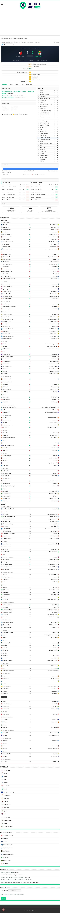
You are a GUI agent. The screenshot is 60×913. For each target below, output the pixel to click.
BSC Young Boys (10, 197)
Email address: (4, 890)
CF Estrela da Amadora (40, 194)
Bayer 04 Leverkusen (44, 122)
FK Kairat (42, 161)
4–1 (52, 189)
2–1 (52, 186)
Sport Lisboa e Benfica (20, 91)
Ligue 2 (5, 810)
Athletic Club (42, 147)
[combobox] (7, 45)
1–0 (52, 194)
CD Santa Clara (38, 189)
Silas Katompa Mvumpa (22, 72)
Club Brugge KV (43, 127)
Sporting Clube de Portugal (46, 104)
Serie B (5, 789)
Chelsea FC (42, 102)
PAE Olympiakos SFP (44, 125)
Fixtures (6, 38)
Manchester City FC (44, 106)
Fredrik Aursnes (36, 79)
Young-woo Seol (23, 81)
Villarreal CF (42, 159)
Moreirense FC (38, 192)
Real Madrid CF (43, 108)
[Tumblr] (32, 911)
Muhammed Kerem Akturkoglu (39, 64)
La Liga (5, 773)
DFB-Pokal (6, 798)
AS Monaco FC (43, 131)
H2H (23, 84)
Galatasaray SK (43, 129)
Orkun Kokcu (36, 66)
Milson (24, 68)
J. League (6, 801)
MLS (5, 814)
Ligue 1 (5, 779)
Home (2, 38)
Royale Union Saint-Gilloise (46, 143)
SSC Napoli (42, 149)
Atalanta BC (42, 120)
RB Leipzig (9, 199)
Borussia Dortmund (44, 123)
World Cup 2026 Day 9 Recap (7, 872)
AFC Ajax (42, 153)
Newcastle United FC (44, 114)
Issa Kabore (35, 76)
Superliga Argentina (8, 826)
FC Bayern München (44, 94)
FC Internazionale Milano (45, 110)
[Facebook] (26, 911)
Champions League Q (9, 792)
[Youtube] (30, 911)
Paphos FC (42, 141)
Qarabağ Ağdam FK (44, 133)
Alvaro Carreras (36, 74)
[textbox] (7, 45)
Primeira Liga (7, 785)
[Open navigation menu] (2, 4)
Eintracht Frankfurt (44, 155)
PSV (41, 145)
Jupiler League (7, 804)
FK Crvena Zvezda (7, 91)
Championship (7, 795)
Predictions (29, 84)
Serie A (5, 776)
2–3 (23, 194)
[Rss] (24, 911)
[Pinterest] (29, 911)
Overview (4, 84)
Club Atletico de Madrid (45, 118)
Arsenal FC (42, 92)
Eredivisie (6, 782)
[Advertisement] (30, 22)
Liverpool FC (43, 96)
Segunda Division (8, 820)
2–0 (23, 189)
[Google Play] (35, 911)
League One (6, 807)
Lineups (17, 84)
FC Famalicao (38, 199)
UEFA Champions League (27, 48)
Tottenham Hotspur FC (45, 98)
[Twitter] (27, 911)
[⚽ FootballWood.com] (30, 5)
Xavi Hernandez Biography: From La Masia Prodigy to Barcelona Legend (17, 882)
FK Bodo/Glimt (43, 135)
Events (11, 84)
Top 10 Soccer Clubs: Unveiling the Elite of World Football (14, 879)
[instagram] (33, 911)
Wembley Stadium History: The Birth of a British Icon (12, 877)
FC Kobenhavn (43, 151)
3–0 (52, 197)
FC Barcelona (43, 100)
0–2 (23, 197)
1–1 (52, 192)
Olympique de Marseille (45, 139)
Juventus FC (42, 116)
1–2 (23, 186)
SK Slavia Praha (43, 157)
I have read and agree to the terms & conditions (13, 894)
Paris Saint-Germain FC (45, 112)
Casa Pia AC (38, 197)
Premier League (7, 770)
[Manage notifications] (3, 909)
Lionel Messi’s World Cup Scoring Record (10, 875)
